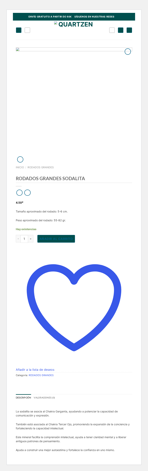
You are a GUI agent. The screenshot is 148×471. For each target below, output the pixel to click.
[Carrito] (129, 30)
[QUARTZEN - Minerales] (74, 30)
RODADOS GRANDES (41, 167)
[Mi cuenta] (120, 30)
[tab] (23, 397)
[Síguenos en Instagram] (117, 16)
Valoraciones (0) (44, 397)
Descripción (23, 397)
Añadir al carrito (56, 239)
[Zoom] (20, 159)
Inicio (20, 167)
